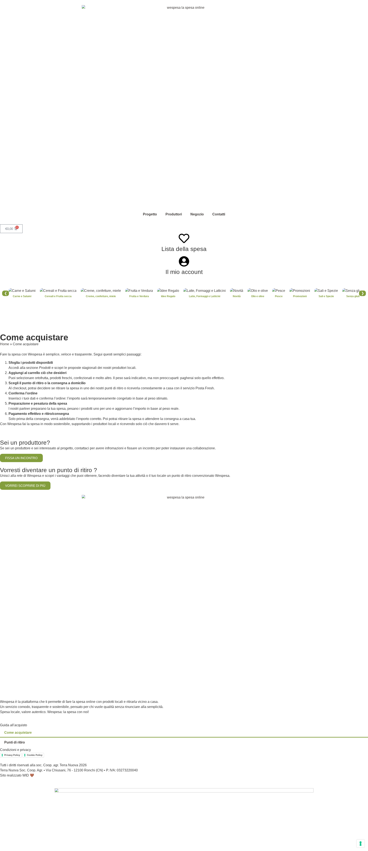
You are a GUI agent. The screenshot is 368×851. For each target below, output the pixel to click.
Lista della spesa (184, 249)
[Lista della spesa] (184, 238)
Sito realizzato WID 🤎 (17, 775)
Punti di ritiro (14, 742)
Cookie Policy (34, 755)
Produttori (173, 214)
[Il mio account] (184, 261)
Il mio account (184, 272)
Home (4, 344)
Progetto (150, 214)
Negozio (197, 214)
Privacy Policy (12, 755)
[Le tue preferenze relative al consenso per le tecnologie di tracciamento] (360, 844)
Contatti (218, 214)
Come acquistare (18, 732)
